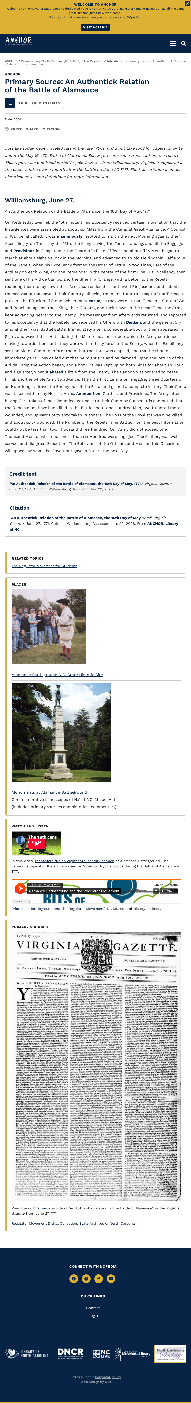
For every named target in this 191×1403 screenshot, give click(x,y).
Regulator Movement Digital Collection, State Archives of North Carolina (73, 1223)
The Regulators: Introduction (104, 61)
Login (93, 1315)
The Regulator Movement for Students (44, 566)
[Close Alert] (187, 3)
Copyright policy (108, 1377)
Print (16, 129)
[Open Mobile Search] (181, 43)
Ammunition (88, 393)
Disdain (133, 322)
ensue (94, 300)
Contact (93, 1308)
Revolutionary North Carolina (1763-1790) (50, 61)
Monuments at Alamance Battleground (49, 792)
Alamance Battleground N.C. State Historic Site (57, 674)
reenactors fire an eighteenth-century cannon (74, 861)
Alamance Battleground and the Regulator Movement (58, 909)
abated (56, 372)
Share (32, 129)
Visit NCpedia (95, 27)
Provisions (24, 250)
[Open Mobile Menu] (173, 43)
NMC (108, 1382)
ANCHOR (11, 61)
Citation (51, 129)
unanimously (69, 236)
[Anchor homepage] (18, 41)
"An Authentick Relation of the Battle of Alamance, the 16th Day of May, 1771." (76, 484)
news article (52, 1208)
